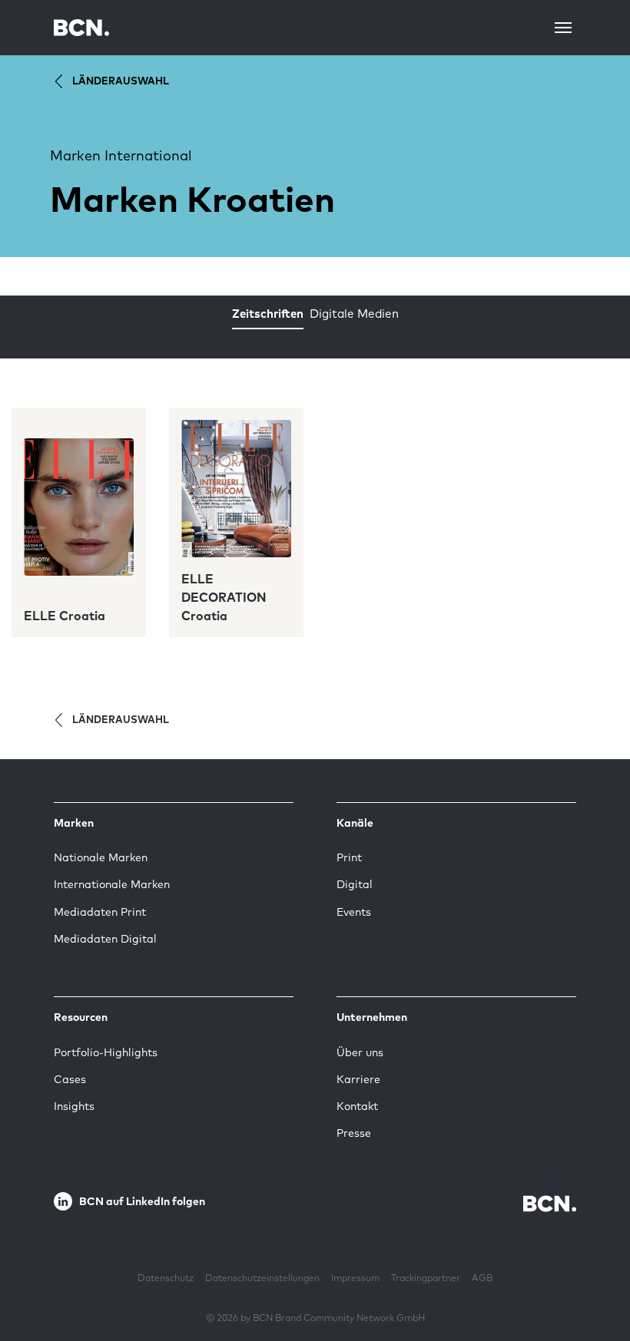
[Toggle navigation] (563, 28)
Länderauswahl (120, 80)
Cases (70, 1079)
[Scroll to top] (594, 1282)
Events (354, 912)
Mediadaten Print (100, 912)
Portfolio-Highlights (106, 1052)
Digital (355, 884)
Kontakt (357, 1106)
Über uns (360, 1052)
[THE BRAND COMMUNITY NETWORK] (81, 27)
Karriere (358, 1079)
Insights (74, 1106)
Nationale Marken (101, 857)
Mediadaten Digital (105, 939)
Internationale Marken (112, 884)
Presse (354, 1133)
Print (349, 857)
